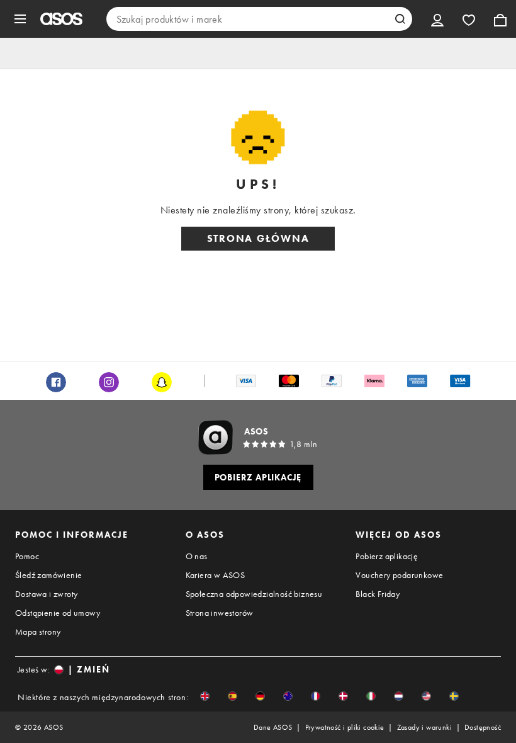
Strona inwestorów (220, 612)
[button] (205, 696)
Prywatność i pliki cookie (344, 727)
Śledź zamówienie (48, 575)
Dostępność (482, 727)
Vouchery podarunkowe (399, 575)
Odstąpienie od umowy (57, 612)
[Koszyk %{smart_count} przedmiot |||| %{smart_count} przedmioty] (500, 19)
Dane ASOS (273, 727)
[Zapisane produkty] (469, 19)
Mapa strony (37, 631)
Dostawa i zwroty (46, 593)
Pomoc (27, 556)
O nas (197, 556)
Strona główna (258, 238)
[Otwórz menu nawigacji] (20, 19)
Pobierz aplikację (387, 556)
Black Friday (378, 593)
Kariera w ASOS (215, 575)
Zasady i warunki (424, 727)
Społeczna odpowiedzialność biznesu (254, 593)
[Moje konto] (437, 19)
